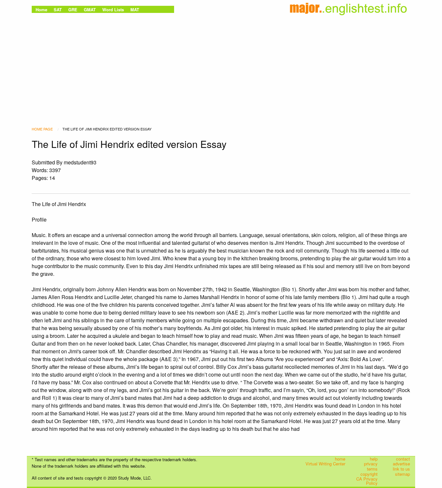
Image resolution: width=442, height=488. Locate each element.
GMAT (90, 9)
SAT (58, 9)
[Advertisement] (221, 63)
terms (372, 469)
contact (403, 459)
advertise (401, 463)
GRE (72, 9)
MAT (134, 9)
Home (41, 9)
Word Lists (113, 9)
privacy (371, 463)
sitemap (402, 473)
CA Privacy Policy (367, 481)
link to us (401, 469)
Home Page (42, 128)
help (374, 459)
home (340, 459)
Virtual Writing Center (325, 463)
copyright (369, 473)
